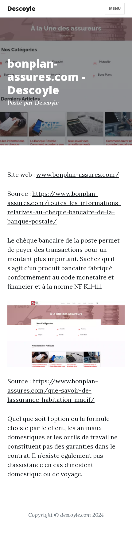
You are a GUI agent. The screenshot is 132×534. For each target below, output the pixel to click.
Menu (115, 8)
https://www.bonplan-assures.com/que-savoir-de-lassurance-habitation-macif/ (52, 390)
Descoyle (21, 8)
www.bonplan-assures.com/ (77, 174)
